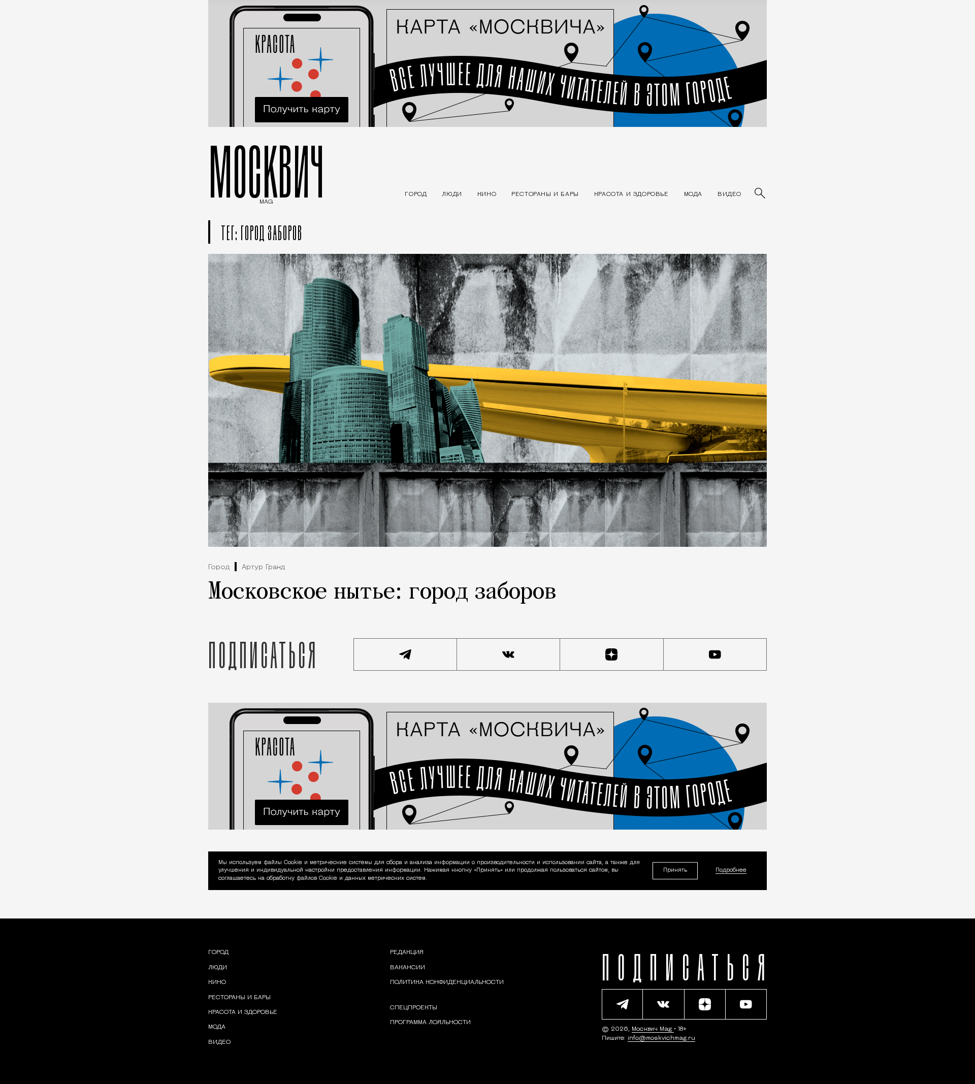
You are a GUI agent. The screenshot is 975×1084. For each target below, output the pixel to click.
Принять (675, 870)
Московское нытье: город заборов (382, 592)
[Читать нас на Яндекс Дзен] (612, 654)
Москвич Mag (653, 1029)
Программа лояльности (430, 1023)
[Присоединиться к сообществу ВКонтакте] (509, 654)
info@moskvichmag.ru (661, 1038)
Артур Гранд (263, 567)
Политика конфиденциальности (447, 982)
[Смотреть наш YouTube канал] (715, 654)
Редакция (407, 952)
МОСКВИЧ (266, 171)
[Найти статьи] (761, 194)
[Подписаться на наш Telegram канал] (405, 654)
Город (219, 567)
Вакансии (407, 968)
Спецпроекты (413, 1008)
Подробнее (731, 871)
